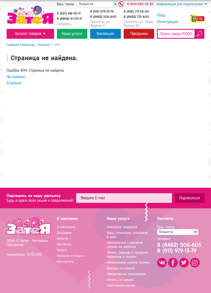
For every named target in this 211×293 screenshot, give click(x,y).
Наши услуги (72, 34)
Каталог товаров (28, 34)
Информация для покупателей (179, 4)
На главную (16, 77)
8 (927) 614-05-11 (68, 13)
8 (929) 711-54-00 (136, 11)
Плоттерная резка (121, 285)
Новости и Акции (70, 256)
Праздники (139, 34)
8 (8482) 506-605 (103, 16)
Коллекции (105, 34)
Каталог (44, 44)
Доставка (64, 232)
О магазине (66, 227)
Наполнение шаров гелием (128, 262)
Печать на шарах (120, 279)
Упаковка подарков (122, 227)
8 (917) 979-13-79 (102, 11)
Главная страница (21, 44)
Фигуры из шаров (121, 268)
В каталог (14, 83)
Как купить (65, 261)
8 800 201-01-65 (140, 4)
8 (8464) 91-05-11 (69, 18)
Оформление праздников (126, 274)
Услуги (62, 250)
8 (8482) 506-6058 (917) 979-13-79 (179, 248)
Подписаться (189, 198)
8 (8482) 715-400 (136, 16)
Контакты (64, 244)
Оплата (62, 238)
